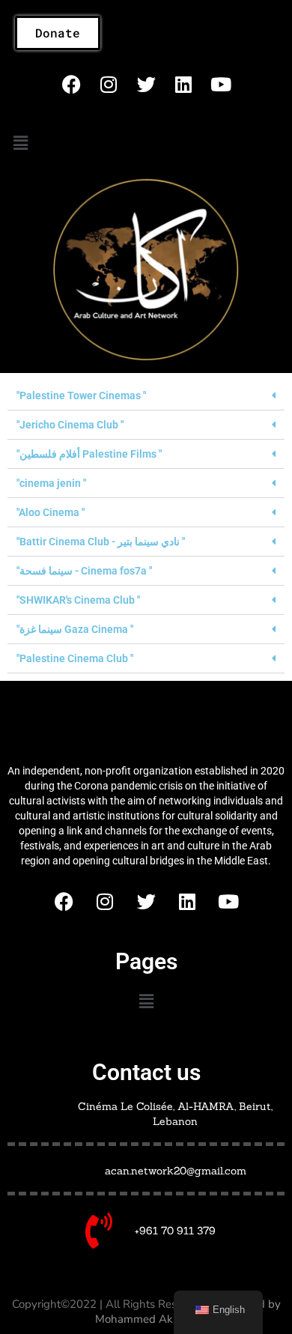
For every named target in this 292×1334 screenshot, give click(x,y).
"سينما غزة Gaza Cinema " (74, 629)
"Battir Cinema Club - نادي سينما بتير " (100, 542)
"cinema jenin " (51, 483)
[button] (20, 143)
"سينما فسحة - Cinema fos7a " (84, 571)
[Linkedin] (183, 84)
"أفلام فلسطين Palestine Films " (89, 454)
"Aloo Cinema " (50, 512)
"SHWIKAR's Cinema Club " (78, 600)
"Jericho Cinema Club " (70, 425)
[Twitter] (146, 84)
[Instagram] (108, 84)
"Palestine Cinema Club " (74, 658)
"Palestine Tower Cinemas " (81, 395)
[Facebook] (71, 84)
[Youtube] (221, 84)
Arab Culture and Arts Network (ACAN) (146, 725)
